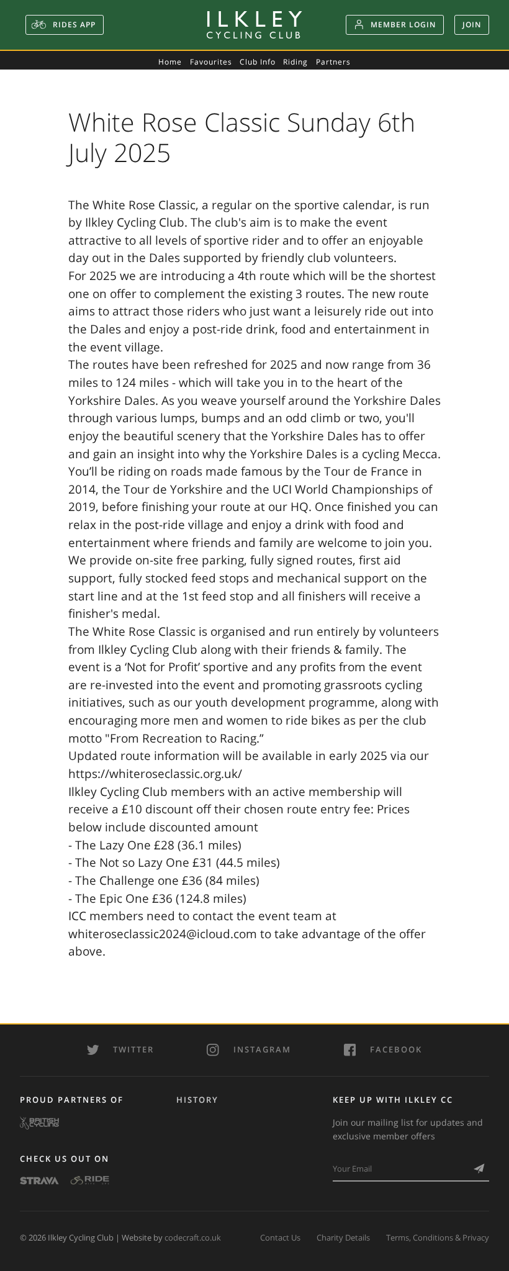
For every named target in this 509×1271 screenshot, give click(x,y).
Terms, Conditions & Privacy (437, 1237)
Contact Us (280, 1237)
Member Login (403, 24)
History (197, 1099)
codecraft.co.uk (192, 1237)
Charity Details (343, 1237)
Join (471, 24)
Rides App (73, 24)
